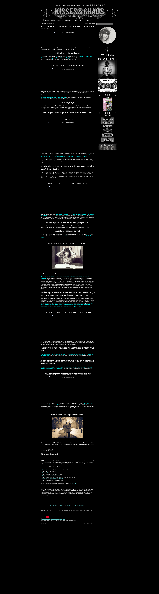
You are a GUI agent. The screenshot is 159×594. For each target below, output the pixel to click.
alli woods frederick (47, 28)
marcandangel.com (79, 505)
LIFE (49, 520)
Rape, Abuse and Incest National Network (52, 478)
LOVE (67, 520)
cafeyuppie (69, 505)
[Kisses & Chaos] (79, 13)
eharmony (77, 504)
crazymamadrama (87, 504)
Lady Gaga (57, 504)
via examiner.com (49, 504)
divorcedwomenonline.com (56, 505)
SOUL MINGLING (53, 520)
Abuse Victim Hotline (47, 469)
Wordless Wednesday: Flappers (89, 23)
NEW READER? (105, 45)
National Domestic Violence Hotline (51, 475)
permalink (74, 520)
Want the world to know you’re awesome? (47, 23)
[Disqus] (68, 539)
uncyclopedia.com (67, 504)
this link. (73, 483)
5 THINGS (61, 520)
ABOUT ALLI (110, 45)
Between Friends (46, 472)
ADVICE (64, 520)
